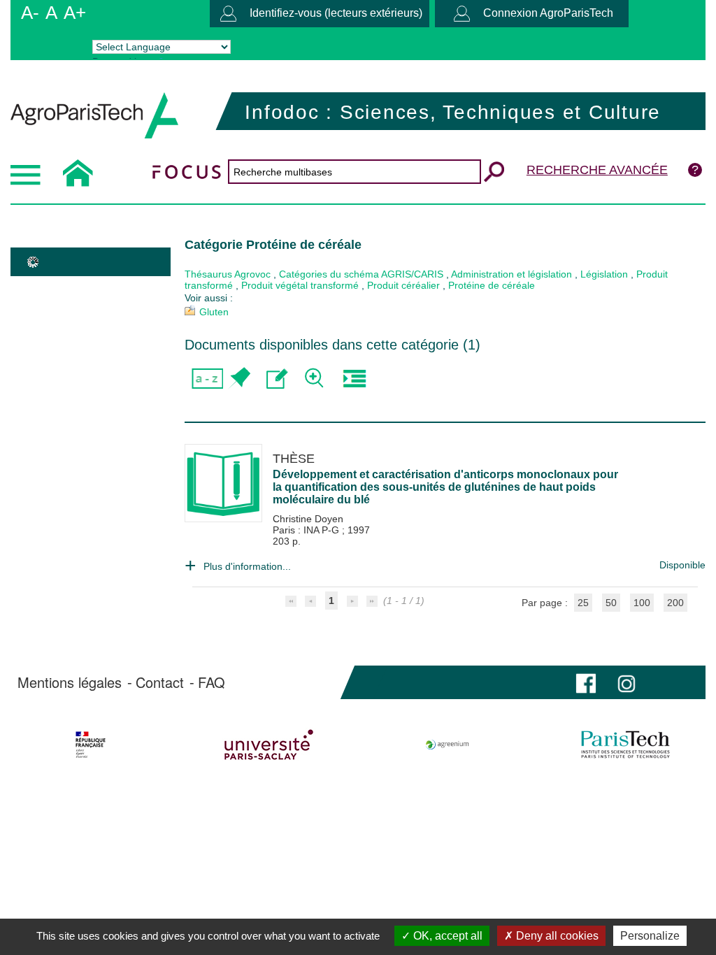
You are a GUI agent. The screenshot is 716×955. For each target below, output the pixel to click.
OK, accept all (446, 936)
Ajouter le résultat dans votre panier (239, 378)
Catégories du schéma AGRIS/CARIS (361, 274)
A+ (75, 12)
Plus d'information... (247, 566)
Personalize (650, 936)
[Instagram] (626, 682)
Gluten (214, 311)
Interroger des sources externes (354, 378)
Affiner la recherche (315, 378)
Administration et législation (511, 274)
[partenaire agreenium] (447, 744)
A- (30, 12)
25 (583, 602)
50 (611, 602)
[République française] (90, 744)
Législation (604, 274)
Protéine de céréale (491, 285)
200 (675, 602)
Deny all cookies (556, 936)
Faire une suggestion (277, 378)
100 (641, 602)
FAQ (211, 682)
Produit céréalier (403, 285)
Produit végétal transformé (300, 285)
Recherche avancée (597, 170)
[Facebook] (585, 682)
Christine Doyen (308, 518)
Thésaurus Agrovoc (228, 274)
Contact (160, 682)
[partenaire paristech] (625, 744)
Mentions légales (69, 682)
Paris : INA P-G (307, 530)
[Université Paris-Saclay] (269, 744)
